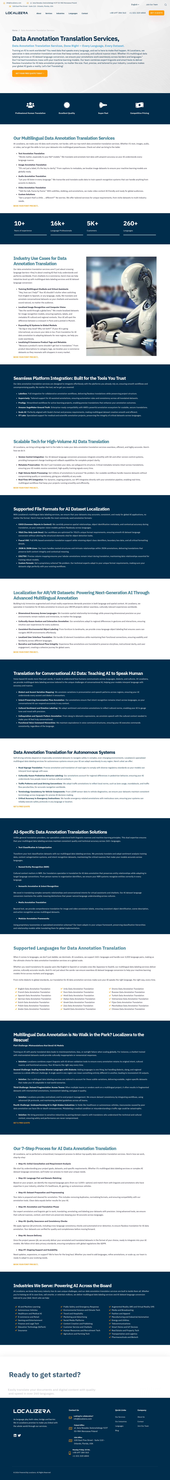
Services (48, 13)
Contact (85, 13)
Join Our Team (143, 1426)
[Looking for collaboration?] (88, 1418)
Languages (73, 13)
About (38, 13)
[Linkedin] (15, 1435)
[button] (135, 4)
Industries (60, 13)
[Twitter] (19, 1435)
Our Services (120, 1417)
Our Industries (121, 1421)
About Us (141, 1417)
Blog (117, 1430)
